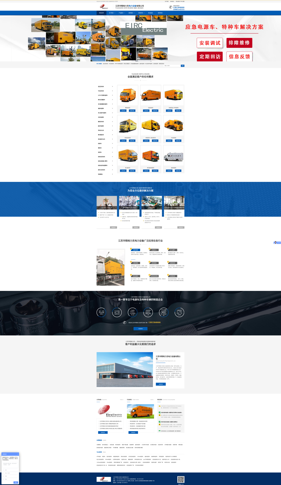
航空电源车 (101, 126)
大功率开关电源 (145, 444)
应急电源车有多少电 (175, 459)
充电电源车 (155, 63)
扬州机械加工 (105, 444)
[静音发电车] (128, 95)
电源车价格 (124, 459)
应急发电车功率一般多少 (135, 462)
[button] (138, 58)
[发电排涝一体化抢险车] (151, 125)
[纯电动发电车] (128, 125)
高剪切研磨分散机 (139, 447)
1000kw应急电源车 (101, 462)
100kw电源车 (140, 456)
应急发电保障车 (146, 462)
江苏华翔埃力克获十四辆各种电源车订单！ (109, 423)
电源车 (103, 456)
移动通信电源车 (150, 167)
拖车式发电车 (101, 170)
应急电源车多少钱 (157, 459)
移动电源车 (117, 444)
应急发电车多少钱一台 (102, 465)
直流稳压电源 (100, 447)
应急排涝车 (160, 444)
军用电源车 (161, 456)
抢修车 (100, 143)
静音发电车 (161, 63)
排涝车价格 (167, 462)
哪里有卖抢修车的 (121, 465)
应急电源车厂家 (130, 465)
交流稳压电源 (153, 444)
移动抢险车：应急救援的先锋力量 (137, 426)
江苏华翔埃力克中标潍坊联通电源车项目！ (109, 426)
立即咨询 (123, 110)
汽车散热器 (115, 447)
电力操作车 (127, 167)
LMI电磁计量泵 (168, 444)
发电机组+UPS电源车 (174, 107)
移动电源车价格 (138, 459)
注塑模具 (99, 444)
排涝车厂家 (160, 462)
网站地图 (178, 1)
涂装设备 (112, 444)
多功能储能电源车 (135, 63)
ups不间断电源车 (147, 459)
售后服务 (150, 13)
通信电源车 (142, 63)
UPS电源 (99, 456)
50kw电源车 (109, 462)
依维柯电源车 (154, 456)
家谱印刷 (175, 444)
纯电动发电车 (101, 156)
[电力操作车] (128, 155)
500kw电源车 (108, 459)
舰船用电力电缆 (107, 447)
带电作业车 (101, 130)
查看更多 (161, 384)
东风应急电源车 (132, 456)
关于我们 (167, 1)
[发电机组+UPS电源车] (174, 95)
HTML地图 (182, 1)
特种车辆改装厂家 (118, 462)
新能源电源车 (116, 456)
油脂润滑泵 (122, 447)
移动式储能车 (127, 63)
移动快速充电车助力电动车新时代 (137, 428)
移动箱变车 (101, 135)
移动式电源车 (124, 456)
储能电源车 (130, 459)
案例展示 (131, 13)
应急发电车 (150, 107)
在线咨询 (140, 328)
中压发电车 (111, 63)
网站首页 (101, 13)
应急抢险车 (125, 462)
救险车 (100, 148)
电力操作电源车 (149, 63)
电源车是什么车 (165, 459)
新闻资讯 (140, 13)
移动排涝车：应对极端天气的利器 (137, 423)
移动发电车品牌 (111, 465)
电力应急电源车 (100, 459)
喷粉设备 (180, 444)
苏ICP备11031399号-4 (122, 482)
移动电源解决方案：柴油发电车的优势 (138, 421)
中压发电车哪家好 (139, 465)
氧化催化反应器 (129, 447)
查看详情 (132, 110)
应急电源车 (173, 462)
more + (122, 399)
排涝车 (100, 152)
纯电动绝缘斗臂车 (102, 161)
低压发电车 (105, 63)
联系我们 (172, 1)
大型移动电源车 (116, 459)
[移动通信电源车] (151, 155)
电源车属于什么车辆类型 (171, 456)
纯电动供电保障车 (102, 165)
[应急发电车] (151, 95)
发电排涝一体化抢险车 (151, 137)
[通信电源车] (174, 155)
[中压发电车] (174, 125)
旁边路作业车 (101, 139)
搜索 (183, 65)
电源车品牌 (153, 462)
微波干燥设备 (125, 444)
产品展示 (121, 13)
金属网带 (132, 444)
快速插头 (100, 174)
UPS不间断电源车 (119, 63)
